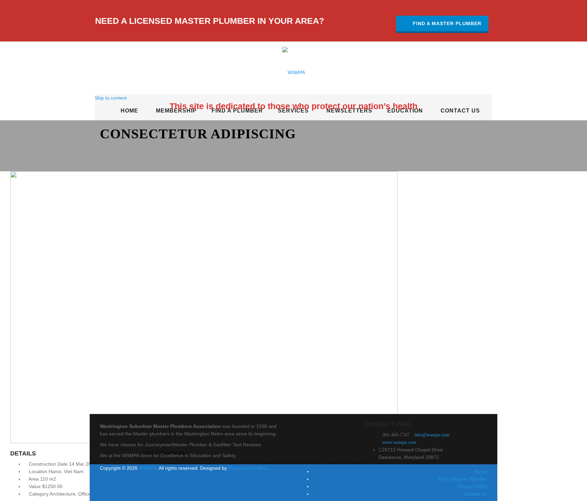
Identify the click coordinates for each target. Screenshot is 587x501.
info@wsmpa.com (431, 434)
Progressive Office (248, 468)
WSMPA (147, 468)
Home (480, 471)
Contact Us (475, 494)
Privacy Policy (472, 486)
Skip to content (111, 98)
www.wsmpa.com (399, 442)
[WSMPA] (293, 68)
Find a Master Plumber (447, 23)
